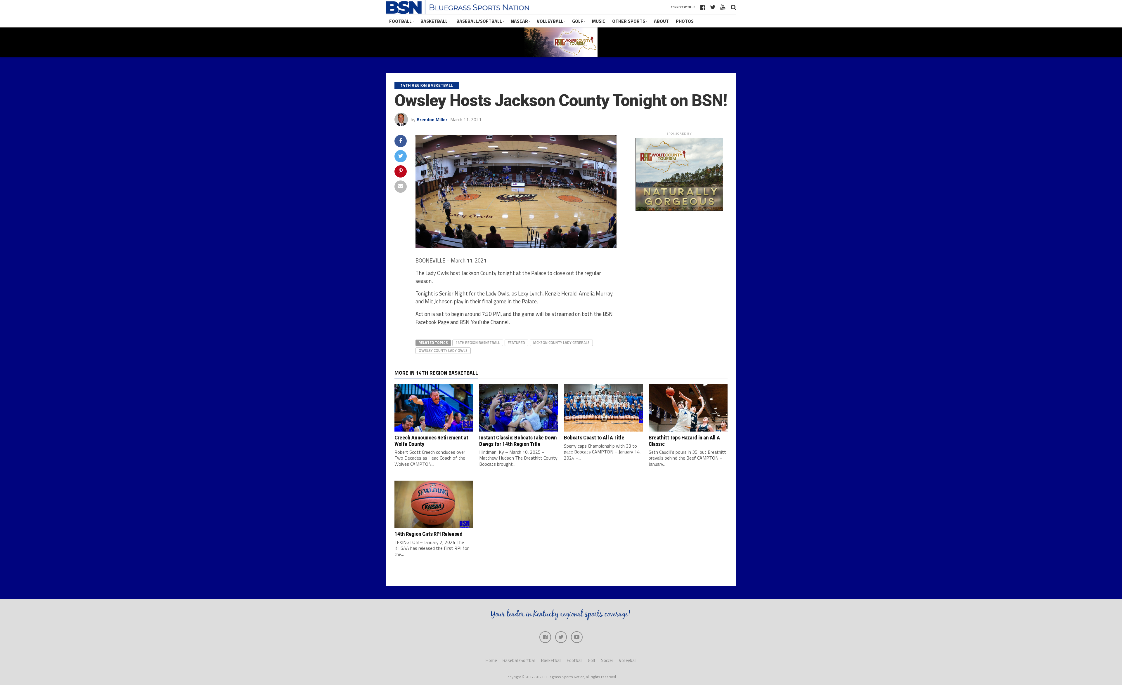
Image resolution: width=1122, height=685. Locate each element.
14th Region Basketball (478, 342)
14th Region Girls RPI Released (428, 534)
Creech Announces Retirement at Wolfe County (431, 440)
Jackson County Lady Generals (561, 342)
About (661, 21)
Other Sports (628, 21)
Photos (685, 21)
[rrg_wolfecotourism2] (679, 209)
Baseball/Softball (479, 21)
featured (516, 342)
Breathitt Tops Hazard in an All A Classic (684, 440)
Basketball (434, 21)
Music (598, 21)
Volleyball (550, 21)
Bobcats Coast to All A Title (594, 437)
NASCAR (519, 21)
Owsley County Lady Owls (443, 350)
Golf (577, 21)
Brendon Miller (432, 119)
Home (491, 660)
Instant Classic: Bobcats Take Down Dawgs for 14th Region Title (518, 440)
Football (400, 21)
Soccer (607, 660)
